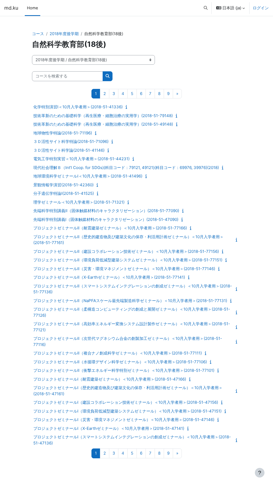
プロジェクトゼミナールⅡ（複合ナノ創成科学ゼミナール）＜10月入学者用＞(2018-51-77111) (117, 353)
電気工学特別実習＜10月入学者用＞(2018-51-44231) (81, 158)
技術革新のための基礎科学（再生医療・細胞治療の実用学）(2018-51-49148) (103, 124)
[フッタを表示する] (259, 472)
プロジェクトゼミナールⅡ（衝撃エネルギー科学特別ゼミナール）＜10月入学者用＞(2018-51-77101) (123, 370)
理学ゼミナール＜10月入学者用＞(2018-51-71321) (79, 202)
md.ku (11, 8)
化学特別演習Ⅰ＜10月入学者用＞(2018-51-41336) (78, 106)
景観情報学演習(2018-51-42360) (63, 184)
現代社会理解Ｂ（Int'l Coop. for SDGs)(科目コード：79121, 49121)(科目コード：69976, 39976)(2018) (126, 167)
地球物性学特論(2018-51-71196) (62, 132)
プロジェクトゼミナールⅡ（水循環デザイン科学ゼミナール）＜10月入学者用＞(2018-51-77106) (120, 361)
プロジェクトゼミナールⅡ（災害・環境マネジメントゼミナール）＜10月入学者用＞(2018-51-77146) (124, 268)
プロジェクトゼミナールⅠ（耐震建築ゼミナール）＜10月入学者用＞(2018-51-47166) (109, 379)
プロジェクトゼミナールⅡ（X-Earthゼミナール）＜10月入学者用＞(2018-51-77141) (109, 277)
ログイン (261, 8)
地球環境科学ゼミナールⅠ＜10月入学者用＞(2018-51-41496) (87, 176)
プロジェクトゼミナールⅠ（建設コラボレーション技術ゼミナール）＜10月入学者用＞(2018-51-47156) (125, 402)
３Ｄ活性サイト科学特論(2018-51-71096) (71, 141)
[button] (206, 8)
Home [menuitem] (32, 8)
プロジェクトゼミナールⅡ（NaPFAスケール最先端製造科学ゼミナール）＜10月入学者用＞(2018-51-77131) (130, 300)
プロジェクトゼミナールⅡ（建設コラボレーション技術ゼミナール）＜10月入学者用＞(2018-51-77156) (126, 251)
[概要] (127, 107)
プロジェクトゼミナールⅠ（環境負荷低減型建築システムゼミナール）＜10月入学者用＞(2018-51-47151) (127, 411)
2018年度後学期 (64, 33)
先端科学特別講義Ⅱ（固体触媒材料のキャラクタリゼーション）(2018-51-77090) (106, 210)
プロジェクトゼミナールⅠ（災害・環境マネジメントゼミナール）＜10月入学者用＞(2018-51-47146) (123, 419)
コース (38, 33)
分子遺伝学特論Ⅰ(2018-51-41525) (63, 193)
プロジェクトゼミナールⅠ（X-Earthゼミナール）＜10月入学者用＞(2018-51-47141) (108, 428)
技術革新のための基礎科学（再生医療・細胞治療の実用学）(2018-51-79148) (103, 115)
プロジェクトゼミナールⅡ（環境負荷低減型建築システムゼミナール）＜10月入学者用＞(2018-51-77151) (127, 259)
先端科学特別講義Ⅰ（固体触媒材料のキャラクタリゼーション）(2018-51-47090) (105, 219)
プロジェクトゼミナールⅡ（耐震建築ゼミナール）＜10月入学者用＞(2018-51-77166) (110, 227)
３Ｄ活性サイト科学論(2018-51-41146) (69, 150)
